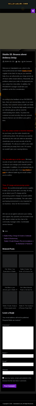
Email (4, 361)
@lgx (19, 61)
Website (5, 370)
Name (5, 353)
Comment (6, 325)
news (6, 231)
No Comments (28, 62)
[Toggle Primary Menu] (33, 11)
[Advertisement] (18, 31)
